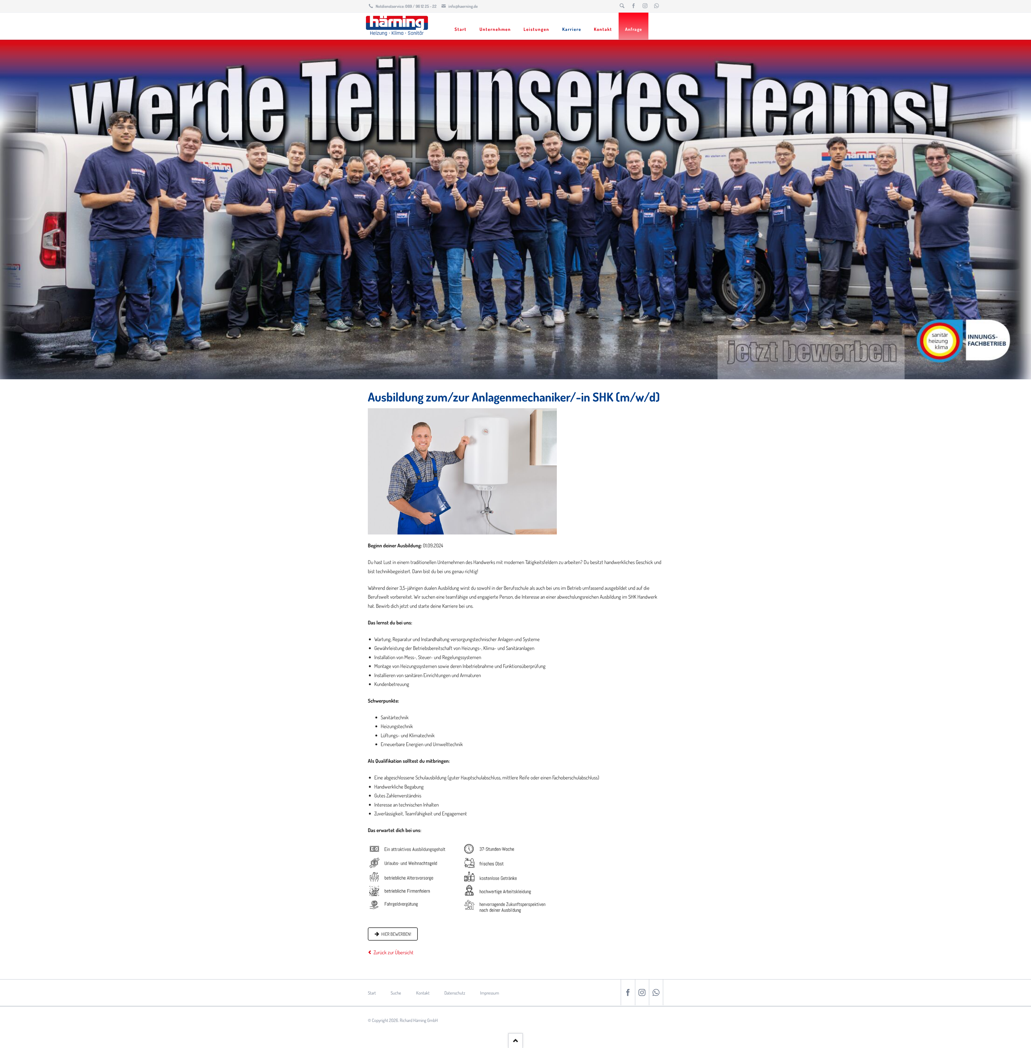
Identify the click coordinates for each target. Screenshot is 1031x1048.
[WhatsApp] (656, 6)
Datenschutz (454, 993)
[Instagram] (645, 6)
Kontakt (423, 993)
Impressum (489, 993)
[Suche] (622, 6)
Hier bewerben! (395, 934)
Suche (396, 993)
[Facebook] (633, 6)
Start (372, 993)
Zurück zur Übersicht (393, 952)
